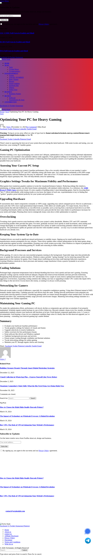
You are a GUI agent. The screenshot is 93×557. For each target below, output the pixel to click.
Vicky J (9, 127)
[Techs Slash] (5, 59)
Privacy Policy (44, 24)
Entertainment (11, 73)
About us (8, 532)
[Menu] (1, 108)
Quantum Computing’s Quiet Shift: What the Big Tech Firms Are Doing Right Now (32, 386)
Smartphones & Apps (16, 100)
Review (8, 96)
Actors (11, 75)
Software (12, 98)
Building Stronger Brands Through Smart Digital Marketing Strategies (27, 368)
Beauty (11, 81)
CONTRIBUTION (11, 102)
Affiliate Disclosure (11, 536)
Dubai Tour (13, 90)
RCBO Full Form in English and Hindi (15, 42)
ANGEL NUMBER (16, 77)
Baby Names (13, 79)
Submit (24, 550)
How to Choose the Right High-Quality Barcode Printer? (22, 407)
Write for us (9, 544)
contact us (8, 534)
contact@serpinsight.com (15, 511)
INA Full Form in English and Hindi (14, 51)
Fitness (11, 88)
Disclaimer (8, 540)
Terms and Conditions (12, 542)
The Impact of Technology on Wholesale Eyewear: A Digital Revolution (27, 416)
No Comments (31, 127)
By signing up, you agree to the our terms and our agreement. (29, 24)
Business (8, 92)
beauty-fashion (14, 83)
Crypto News (14, 69)
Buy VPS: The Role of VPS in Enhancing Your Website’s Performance (27, 425)
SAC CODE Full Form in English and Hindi (17, 33)
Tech (11, 67)
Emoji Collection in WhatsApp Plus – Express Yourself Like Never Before (28, 377)
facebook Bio (14, 86)
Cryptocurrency (14, 71)
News (7, 65)
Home (7, 63)
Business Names (15, 94)
